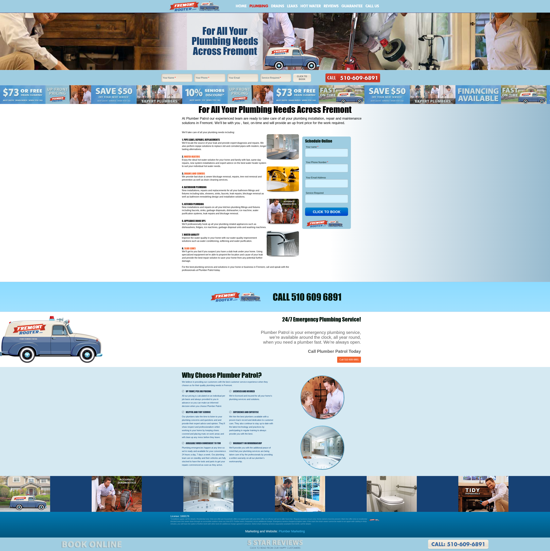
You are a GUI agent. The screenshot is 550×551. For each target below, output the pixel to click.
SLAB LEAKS (190, 248)
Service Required (271, 78)
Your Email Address (316, 177)
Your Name (169, 78)
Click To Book (302, 77)
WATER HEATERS (192, 156)
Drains (277, 6)
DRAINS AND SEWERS (194, 173)
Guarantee (352, 6)
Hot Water (310, 6)
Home (241, 6)
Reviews (331, 6)
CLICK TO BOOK (326, 211)
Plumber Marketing (292, 531)
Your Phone (202, 78)
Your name (312, 147)
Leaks (292, 6)
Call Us (372, 6)
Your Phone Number (317, 162)
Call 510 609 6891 (349, 359)
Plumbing (258, 6)
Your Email (234, 78)
